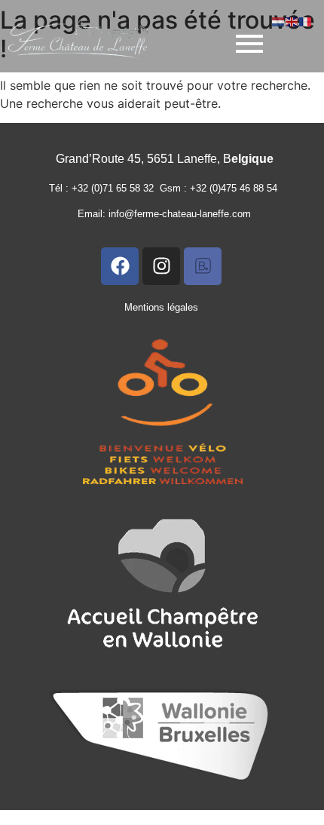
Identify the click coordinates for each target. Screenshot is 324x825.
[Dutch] (279, 20)
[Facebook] (120, 266)
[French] (306, 20)
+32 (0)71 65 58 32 (116, 188)
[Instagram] (161, 266)
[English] (292, 20)
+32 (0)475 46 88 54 (236, 188)
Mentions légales (161, 307)
